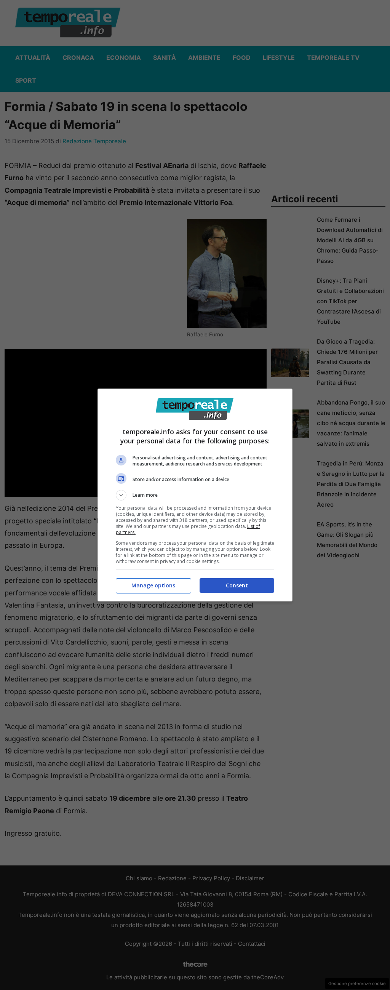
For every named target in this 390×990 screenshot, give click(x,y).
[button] (195, 495)
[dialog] (195, 495)
